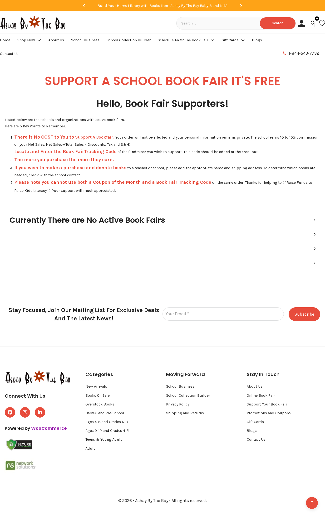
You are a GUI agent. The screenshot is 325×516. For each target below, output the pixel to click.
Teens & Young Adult (103, 439)
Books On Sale (97, 395)
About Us (56, 40)
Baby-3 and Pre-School (104, 413)
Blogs (257, 40)
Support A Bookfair (94, 137)
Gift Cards (230, 40)
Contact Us (9, 53)
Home (5, 40)
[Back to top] (312, 503)
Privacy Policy (177, 404)
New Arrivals (96, 386)
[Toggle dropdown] (39, 40)
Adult (90, 448)
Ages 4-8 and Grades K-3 (106, 422)
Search (277, 23)
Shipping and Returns (185, 413)
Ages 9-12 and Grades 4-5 (107, 430)
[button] (162, 220)
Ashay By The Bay (152, 500)
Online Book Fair (261, 395)
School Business (85, 40)
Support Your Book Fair (267, 404)
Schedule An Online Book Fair (183, 40)
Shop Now (26, 40)
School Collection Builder (129, 40)
